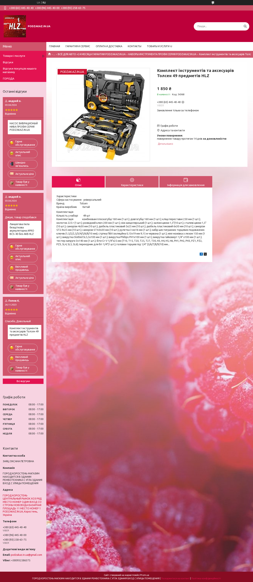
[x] (205, 254)
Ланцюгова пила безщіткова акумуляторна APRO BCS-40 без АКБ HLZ (22, 229)
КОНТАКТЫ (134, 46)
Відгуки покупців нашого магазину (19, 70)
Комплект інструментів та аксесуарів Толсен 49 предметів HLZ (24, 331)
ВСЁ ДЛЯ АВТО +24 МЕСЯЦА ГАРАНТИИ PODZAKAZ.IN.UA (92, 54)
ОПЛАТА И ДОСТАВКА (109, 46)
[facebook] (201, 254)
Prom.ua (144, 575)
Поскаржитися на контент (175, 578)
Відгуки (8, 62)
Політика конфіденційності (206, 578)
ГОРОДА (8, 78)
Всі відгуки (23, 381)
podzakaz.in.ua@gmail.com (26, 554)
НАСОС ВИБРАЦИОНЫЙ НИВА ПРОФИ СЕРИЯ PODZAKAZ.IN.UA (24, 126)
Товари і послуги (14, 55)
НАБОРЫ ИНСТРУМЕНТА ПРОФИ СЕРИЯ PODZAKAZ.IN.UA (162, 54)
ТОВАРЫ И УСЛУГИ (158, 46)
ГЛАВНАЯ (54, 46)
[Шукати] (245, 26)
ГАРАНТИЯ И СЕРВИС (78, 46)
